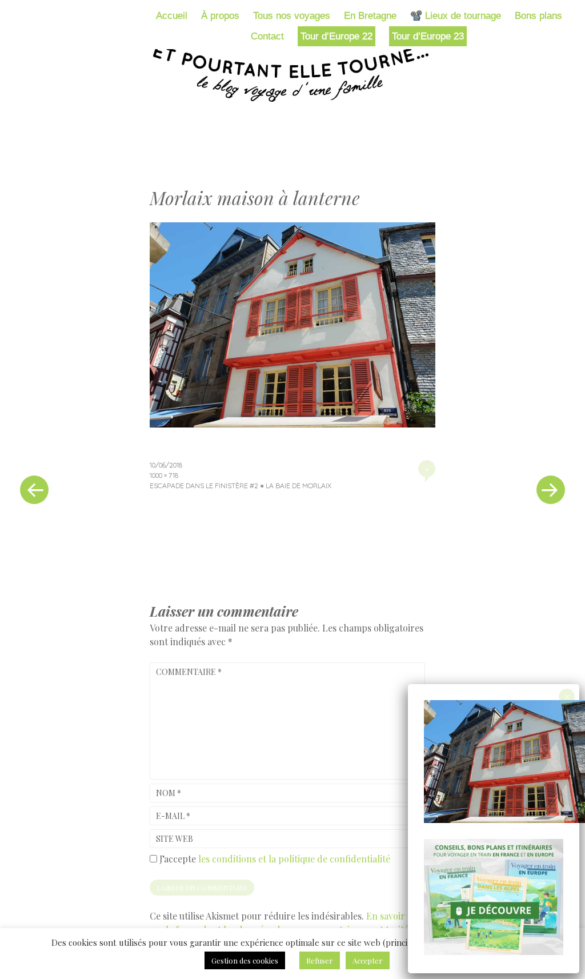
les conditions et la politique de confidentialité (294, 859)
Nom (168, 793)
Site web (174, 838)
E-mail (173, 815)
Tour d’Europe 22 (336, 36)
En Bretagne (370, 15)
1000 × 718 (164, 475)
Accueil (171, 15)
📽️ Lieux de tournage (455, 15)
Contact (267, 36)
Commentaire (189, 671)
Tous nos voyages (291, 15)
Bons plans (538, 15)
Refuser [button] (319, 960)
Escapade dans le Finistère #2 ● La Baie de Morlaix (240, 485)
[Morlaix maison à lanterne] (292, 423)
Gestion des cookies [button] (244, 960)
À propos (220, 15)
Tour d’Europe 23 (428, 36)
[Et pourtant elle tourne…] (292, 73)
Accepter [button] (367, 960)
